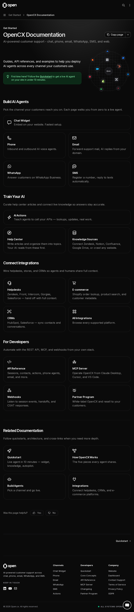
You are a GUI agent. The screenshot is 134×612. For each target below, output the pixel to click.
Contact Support (116, 580)
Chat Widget (59, 571)
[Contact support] (15, 588)
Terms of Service (117, 584)
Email (55, 580)
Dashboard (114, 575)
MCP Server (87, 584)
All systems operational (116, 606)
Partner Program (89, 593)
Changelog (86, 589)
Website (112, 571)
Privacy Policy (115, 589)
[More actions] (129, 5)
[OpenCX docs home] (9, 566)
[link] (67, 122)
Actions (57, 593)
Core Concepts (88, 575)
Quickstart (46, 76)
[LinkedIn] (4, 588)
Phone (56, 575)
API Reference (88, 580)
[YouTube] (10, 588)
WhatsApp (58, 584)
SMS (55, 589)
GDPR (111, 593)
